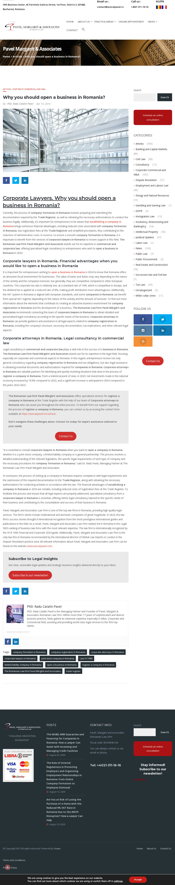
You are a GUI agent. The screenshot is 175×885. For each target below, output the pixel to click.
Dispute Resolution (146, 180)
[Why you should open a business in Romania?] (66, 140)
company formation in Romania (29, 652)
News (139, 248)
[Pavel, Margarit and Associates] (32, 26)
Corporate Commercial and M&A (28, 89)
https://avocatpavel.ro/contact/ (39, 413)
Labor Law (141, 242)
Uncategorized (144, 290)
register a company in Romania (98, 664)
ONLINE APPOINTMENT (131, 21)
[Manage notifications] (7, 867)
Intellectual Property (147, 231)
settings (118, 881)
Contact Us (66, 436)
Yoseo (57, 848)
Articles (17, 56)
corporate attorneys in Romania (107, 652)
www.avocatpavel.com (39, 546)
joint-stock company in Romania (57, 658)
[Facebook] (8, 642)
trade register (73, 671)
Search (137, 90)
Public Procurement (146, 259)
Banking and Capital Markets (151, 149)
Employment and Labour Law (152, 185)
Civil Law (140, 159)
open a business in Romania (62, 664)
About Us (151, 848)
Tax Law (140, 284)
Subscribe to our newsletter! (30, 575)
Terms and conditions (14, 860)
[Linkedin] (16, 642)
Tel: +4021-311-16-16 (105, 765)
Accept (138, 879)
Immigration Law (145, 216)
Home (70, 21)
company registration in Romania (68, 652)
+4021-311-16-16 (139, 6)
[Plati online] (18, 765)
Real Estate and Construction (152, 264)
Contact (72, 30)
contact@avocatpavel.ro (110, 6)
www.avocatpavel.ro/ (18, 631)
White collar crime (146, 295)
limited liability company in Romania (23, 664)
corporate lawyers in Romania (20, 658)
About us (84, 21)
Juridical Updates (145, 237)
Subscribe (140, 779)
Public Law (141, 253)
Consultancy (142, 164)
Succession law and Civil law (151, 274)
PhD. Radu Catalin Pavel (20, 103)
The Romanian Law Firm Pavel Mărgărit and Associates (33, 671)
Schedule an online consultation (153, 117)
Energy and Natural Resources (152, 195)
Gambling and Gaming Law (150, 205)
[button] (83, 30)
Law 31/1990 (86, 658)
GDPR (139, 211)
